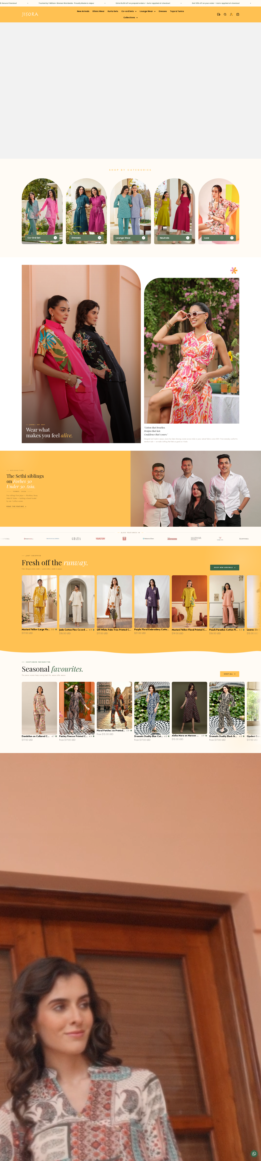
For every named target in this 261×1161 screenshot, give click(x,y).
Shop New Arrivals (223, 567)
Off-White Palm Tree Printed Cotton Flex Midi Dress (114, 629)
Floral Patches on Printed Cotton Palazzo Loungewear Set (111, 730)
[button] (254, 1153)
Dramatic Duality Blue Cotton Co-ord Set (148, 736)
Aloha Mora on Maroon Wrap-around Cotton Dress (186, 735)
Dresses (163, 11)
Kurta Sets (113, 11)
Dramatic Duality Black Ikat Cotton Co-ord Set (223, 736)
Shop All (228, 674)
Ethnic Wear (98, 11)
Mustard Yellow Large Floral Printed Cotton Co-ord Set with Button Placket (36, 629)
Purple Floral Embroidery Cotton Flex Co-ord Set (152, 629)
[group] (130, 90)
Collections (129, 17)
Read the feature (15, 506)
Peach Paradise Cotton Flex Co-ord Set (223, 629)
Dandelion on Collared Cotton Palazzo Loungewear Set (36, 736)
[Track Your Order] (217, 14)
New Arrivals (83, 11)
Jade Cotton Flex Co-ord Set (73, 629)
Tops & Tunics (177, 11)
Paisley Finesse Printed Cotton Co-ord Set (73, 736)
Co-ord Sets (127, 11)
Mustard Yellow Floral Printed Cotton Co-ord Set (189, 629)
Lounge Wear (146, 11)
